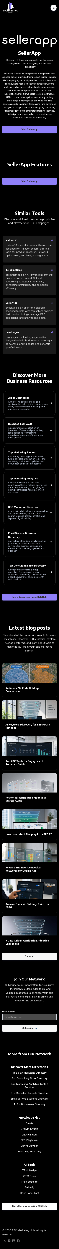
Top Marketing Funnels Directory (29, 1093)
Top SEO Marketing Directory (30, 1072)
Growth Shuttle (29, 1128)
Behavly (29, 1187)
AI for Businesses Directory (29, 1104)
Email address (8, 1011)
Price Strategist (29, 1181)
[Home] (11, 7)
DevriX (29, 1123)
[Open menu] (53, 7)
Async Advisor (29, 1145)
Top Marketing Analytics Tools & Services (29, 1085)
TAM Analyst (29, 1170)
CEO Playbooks (29, 1140)
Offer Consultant (29, 1193)
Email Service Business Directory (29, 1098)
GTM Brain (29, 1176)
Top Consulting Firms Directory (29, 1078)
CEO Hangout (29, 1134)
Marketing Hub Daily (29, 1151)
